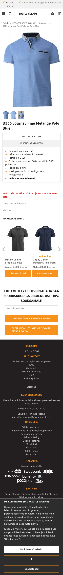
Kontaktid (31, 368)
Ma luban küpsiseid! (31, 549)
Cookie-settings (31, 440)
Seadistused (32, 568)
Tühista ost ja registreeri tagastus (31, 361)
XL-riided (31, 444)
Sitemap (31, 386)
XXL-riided (31, 447)
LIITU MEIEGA (31, 351)
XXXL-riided (31, 451)
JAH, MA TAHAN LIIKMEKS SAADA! (31, 318)
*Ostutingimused (31, 427)
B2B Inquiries (31, 378)
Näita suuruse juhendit (22, 178)
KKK (31, 364)
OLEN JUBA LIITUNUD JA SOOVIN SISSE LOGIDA (31, 330)
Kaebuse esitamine (32, 434)
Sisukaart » (9, 210)
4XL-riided (31, 454)
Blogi (31, 375)
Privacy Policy (31, 437)
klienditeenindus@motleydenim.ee (41, 2)
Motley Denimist (31, 371)
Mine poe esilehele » (14, 203)
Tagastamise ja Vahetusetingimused (31, 430)
